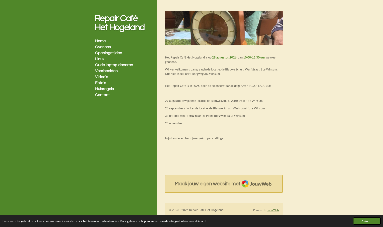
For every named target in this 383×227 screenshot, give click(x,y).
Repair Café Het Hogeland (120, 23)
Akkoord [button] (366, 221)
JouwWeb (273, 210)
